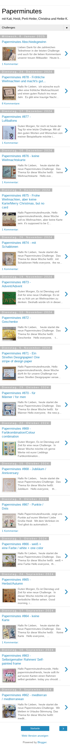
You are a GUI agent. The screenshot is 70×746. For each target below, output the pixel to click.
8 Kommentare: (11, 103)
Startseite (35, 728)
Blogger (42, 742)
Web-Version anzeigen (35, 735)
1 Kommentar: (10, 63)
